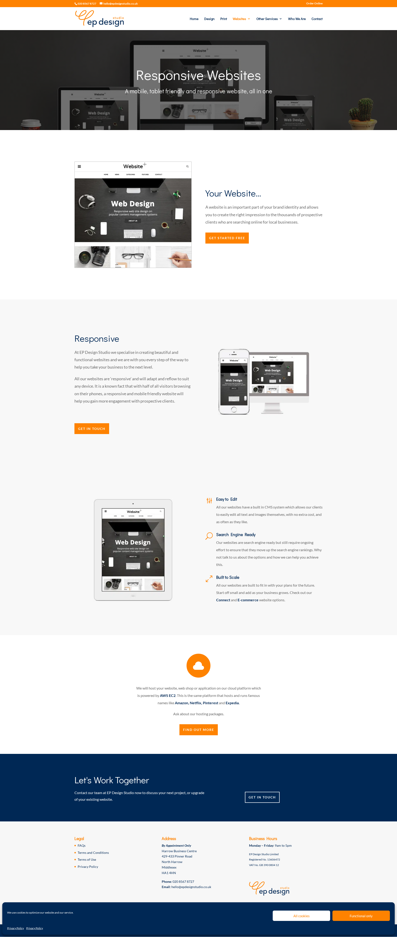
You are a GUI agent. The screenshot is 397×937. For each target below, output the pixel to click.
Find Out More (198, 730)
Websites (239, 19)
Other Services (267, 19)
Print (223, 19)
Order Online (314, 3)
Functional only (361, 916)
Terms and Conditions (93, 853)
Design (209, 19)
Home (194, 19)
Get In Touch (91, 429)
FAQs (81, 845)
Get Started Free (227, 238)
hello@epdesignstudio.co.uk (191, 887)
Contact (317, 19)
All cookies (301, 916)
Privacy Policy (15, 928)
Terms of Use (87, 859)
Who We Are (297, 19)
